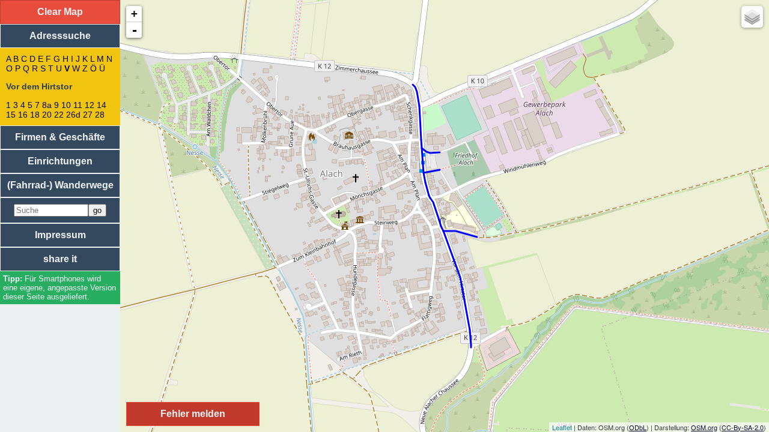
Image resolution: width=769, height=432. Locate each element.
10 (66, 105)
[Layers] (752, 17)
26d (73, 114)
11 (77, 105)
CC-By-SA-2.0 (743, 427)
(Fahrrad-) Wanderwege (60, 185)
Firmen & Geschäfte (60, 137)
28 (100, 114)
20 (47, 114)
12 (89, 105)
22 (59, 114)
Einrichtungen (60, 161)
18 (35, 114)
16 (23, 114)
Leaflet (562, 427)
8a (47, 105)
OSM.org (704, 427)
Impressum (60, 235)
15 (11, 114)
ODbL (637, 427)
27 (88, 114)
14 (101, 105)
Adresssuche (60, 36)
